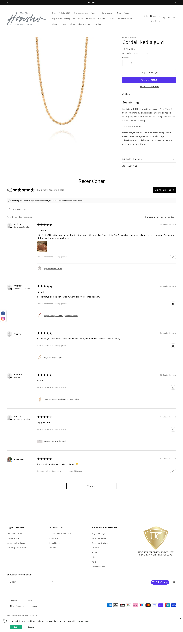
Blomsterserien (98, 566)
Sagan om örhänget (100, 543)
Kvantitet (125, 58)
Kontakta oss (54, 543)
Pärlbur (95, 562)
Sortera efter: (152, 216)
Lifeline (95, 557)
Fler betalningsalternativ (149, 86)
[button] (94, 13)
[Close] (180, 618)
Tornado (95, 552)
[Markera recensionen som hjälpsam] (173, 257)
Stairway (95, 548)
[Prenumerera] (52, 582)
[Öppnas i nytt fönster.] (11, 461)
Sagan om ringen (99, 533)
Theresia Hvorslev (14, 533)
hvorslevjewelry (17, 615)
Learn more (84, 621)
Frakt (134, 53)
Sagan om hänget (99, 538)
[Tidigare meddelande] (8, 2)
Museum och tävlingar (16, 543)
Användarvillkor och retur (60, 533)
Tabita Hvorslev (13, 538)
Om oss (52, 548)
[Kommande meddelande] (175, 2)
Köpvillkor (53, 538)
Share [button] (127, 94)
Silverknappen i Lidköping (18, 548)
